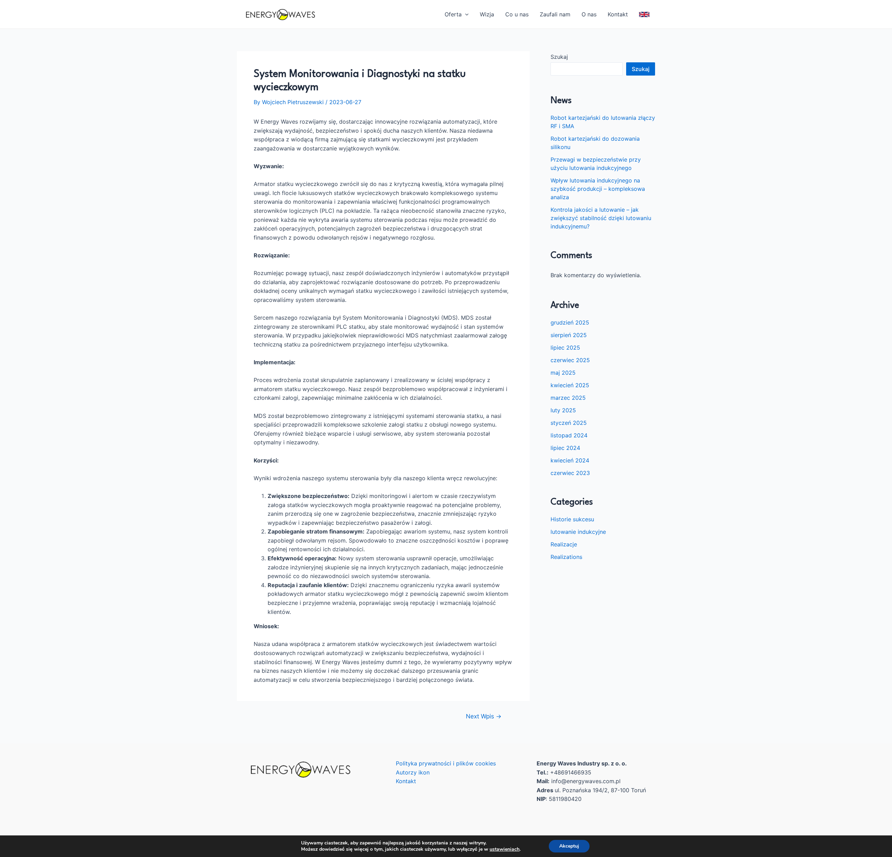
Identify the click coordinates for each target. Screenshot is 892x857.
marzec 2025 (568, 397)
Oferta (453, 14)
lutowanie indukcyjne (578, 531)
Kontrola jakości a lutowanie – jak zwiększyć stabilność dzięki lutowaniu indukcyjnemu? (601, 218)
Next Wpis (483, 716)
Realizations (566, 556)
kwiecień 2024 (570, 460)
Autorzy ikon (413, 772)
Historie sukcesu (572, 519)
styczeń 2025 (569, 422)
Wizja (487, 14)
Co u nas (517, 14)
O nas (589, 14)
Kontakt (618, 14)
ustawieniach (505, 849)
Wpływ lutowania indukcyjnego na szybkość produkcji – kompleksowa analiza (598, 189)
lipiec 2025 (565, 347)
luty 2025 (563, 410)
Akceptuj (569, 846)
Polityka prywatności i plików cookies (446, 763)
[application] (465, 14)
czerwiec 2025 (570, 360)
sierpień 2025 (569, 335)
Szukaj (559, 56)
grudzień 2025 (570, 322)
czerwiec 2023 (570, 472)
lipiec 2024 (565, 447)
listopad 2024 (569, 435)
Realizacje (564, 544)
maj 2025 (563, 372)
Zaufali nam (555, 14)
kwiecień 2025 (570, 385)
